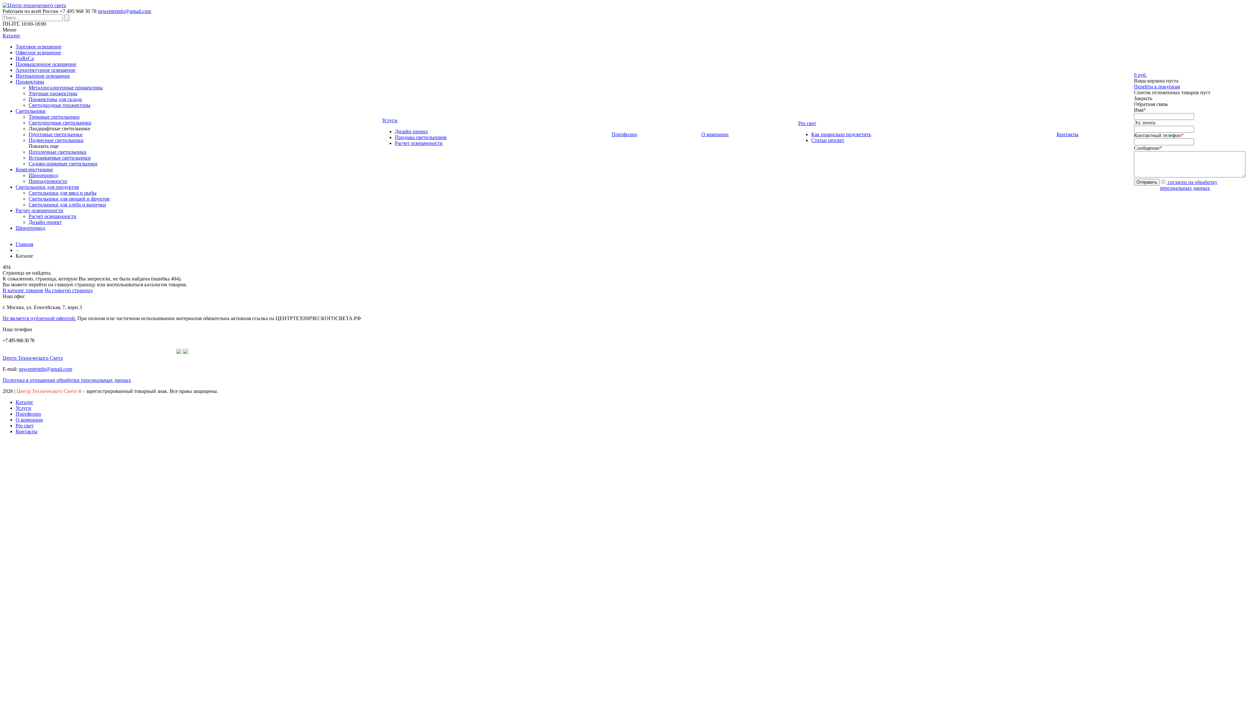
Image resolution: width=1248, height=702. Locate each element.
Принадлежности (48, 181)
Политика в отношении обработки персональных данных (67, 380)
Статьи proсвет (827, 140)
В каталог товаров (23, 290)
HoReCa (25, 58)
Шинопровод (43, 175)
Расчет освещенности (39, 210)
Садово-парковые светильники (63, 163)
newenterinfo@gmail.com (124, 11)
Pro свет (24, 425)
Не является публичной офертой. (39, 318)
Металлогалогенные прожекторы (66, 87)
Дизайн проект (45, 222)
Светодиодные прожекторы (59, 105)
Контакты (26, 431)
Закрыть (1143, 98)
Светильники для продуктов (47, 187)
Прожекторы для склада (55, 99)
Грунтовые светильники (56, 134)
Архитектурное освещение (45, 70)
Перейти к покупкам (1157, 86)
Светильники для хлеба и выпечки (67, 204)
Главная (24, 244)
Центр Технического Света (33, 358)
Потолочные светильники (57, 152)
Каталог (24, 402)
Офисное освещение (38, 52)
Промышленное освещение (46, 64)
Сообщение (1148, 148)
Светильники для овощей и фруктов (69, 199)
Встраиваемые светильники (60, 158)
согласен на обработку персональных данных (1188, 185)
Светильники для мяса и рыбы (63, 193)
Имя (1140, 110)
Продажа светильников (421, 137)
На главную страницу (69, 290)
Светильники (31, 111)
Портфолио (28, 414)
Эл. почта (1144, 122)
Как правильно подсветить (841, 134)
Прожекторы (30, 81)
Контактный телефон (1159, 135)
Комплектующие (34, 169)
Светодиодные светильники (60, 122)
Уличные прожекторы (53, 93)
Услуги (23, 408)
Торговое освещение (38, 46)
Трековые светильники (54, 117)
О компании (29, 419)
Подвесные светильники (56, 140)
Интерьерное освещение (43, 76)
